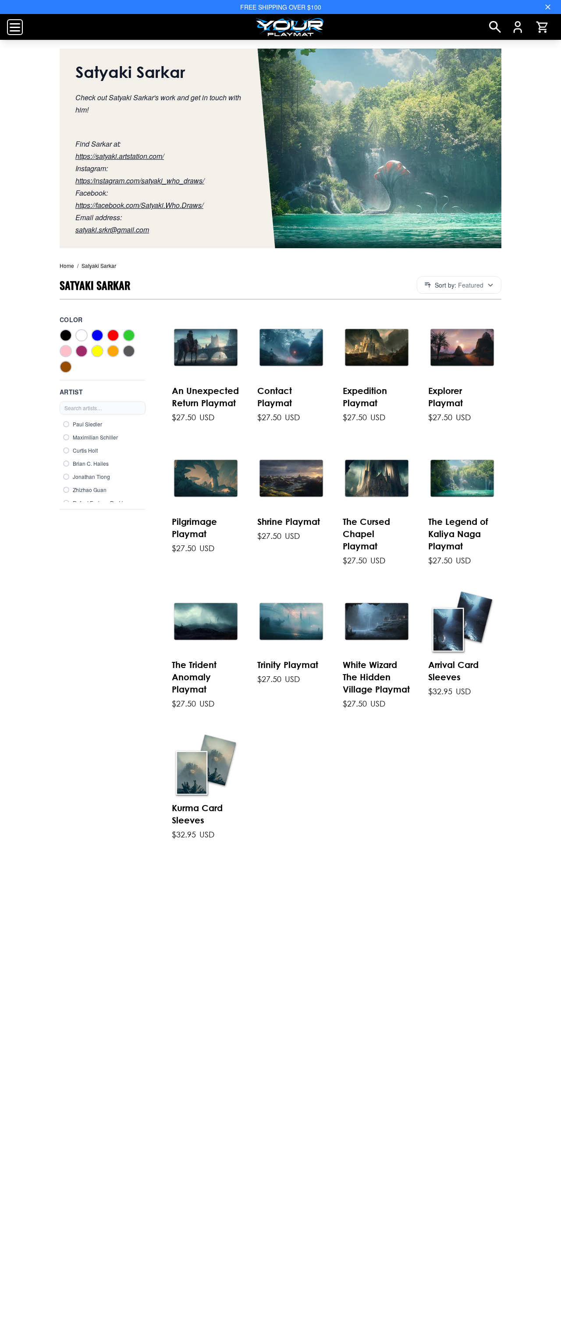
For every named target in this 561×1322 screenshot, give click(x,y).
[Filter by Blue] (97, 335)
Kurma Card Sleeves (197, 814)
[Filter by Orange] (113, 351)
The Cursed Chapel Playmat (366, 534)
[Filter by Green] (129, 335)
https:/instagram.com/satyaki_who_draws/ (139, 181)
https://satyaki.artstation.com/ (119, 156)
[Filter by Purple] (81, 351)
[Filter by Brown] (66, 367)
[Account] (517, 27)
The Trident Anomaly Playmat (194, 677)
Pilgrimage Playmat (194, 528)
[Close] (547, 7)
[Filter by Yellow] (97, 351)
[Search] (495, 27)
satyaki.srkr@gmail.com (112, 230)
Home (67, 265)
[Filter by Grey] (129, 351)
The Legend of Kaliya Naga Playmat (458, 534)
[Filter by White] (81, 335)
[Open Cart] (542, 27)
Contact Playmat (274, 397)
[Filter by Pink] (66, 351)
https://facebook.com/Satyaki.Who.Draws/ (139, 205)
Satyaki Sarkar (96, 265)
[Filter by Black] (66, 335)
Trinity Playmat (287, 665)
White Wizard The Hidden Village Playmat (376, 677)
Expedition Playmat (365, 397)
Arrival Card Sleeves (453, 671)
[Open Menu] (15, 27)
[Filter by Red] (113, 335)
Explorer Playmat (445, 397)
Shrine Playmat (288, 522)
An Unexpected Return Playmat (205, 397)
